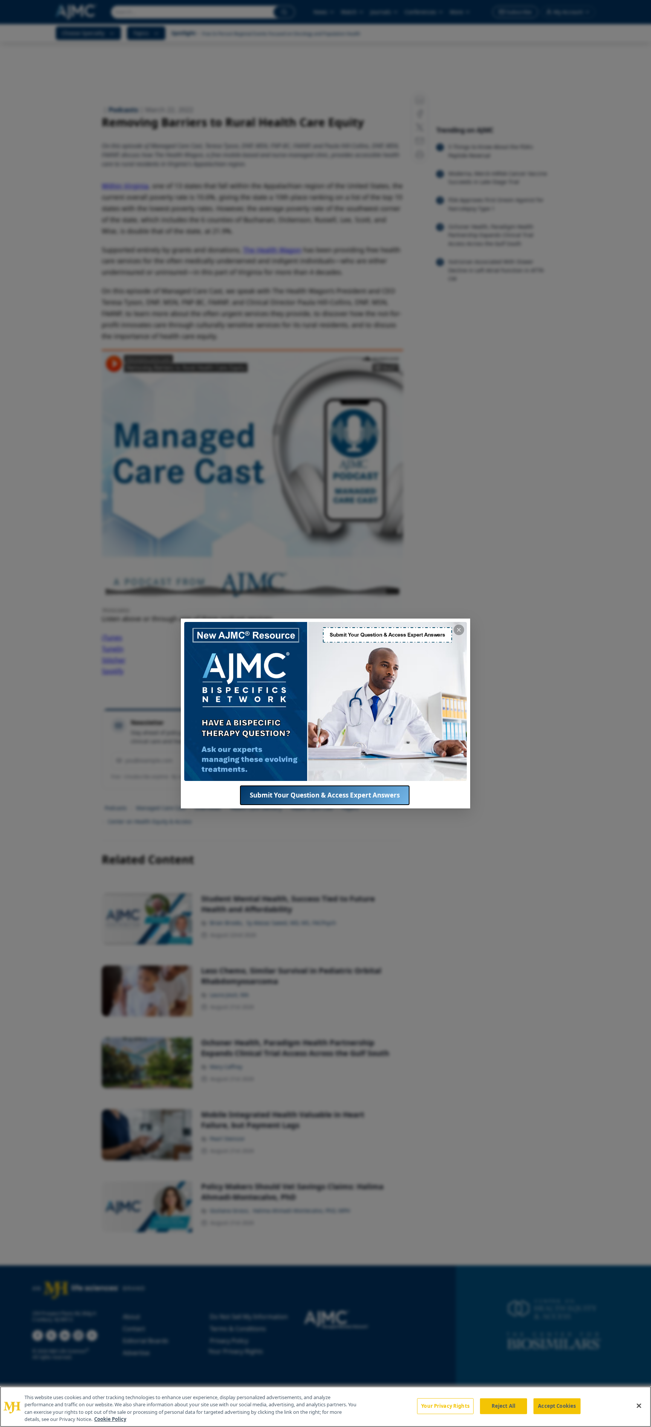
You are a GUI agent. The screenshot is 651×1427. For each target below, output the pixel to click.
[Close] (639, 1405)
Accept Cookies (557, 1406)
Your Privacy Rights (445, 1406)
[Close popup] (459, 630)
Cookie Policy (110, 1419)
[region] (325, 1406)
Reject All (503, 1406)
